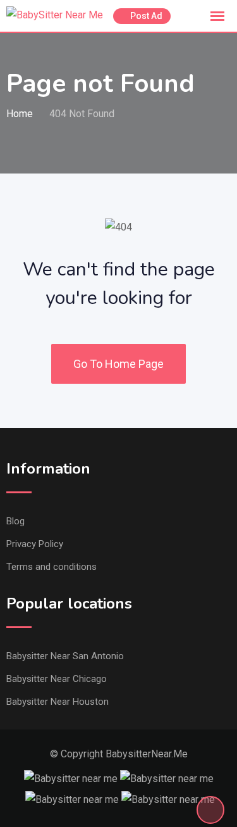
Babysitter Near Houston (57, 701)
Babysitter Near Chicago (56, 679)
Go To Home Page (118, 363)
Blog (15, 521)
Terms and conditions (51, 566)
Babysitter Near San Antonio (65, 656)
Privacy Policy (34, 544)
